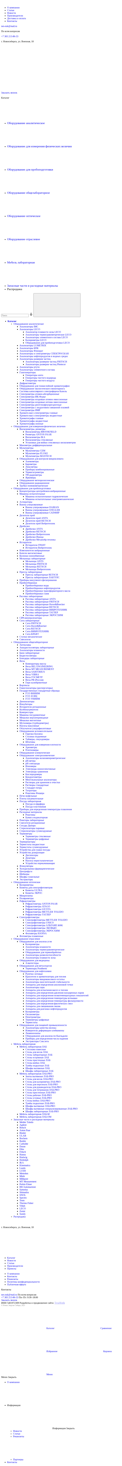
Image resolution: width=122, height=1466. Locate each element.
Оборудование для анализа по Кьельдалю (46, 1036)
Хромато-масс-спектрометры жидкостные (40, 415)
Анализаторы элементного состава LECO (46, 337)
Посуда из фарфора (35, 804)
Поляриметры (26, 898)
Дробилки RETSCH (35, 531)
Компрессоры (26, 712)
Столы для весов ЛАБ (36, 1052)
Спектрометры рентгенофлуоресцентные (40, 405)
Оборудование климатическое (34, 752)
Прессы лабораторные (30, 572)
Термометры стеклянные (38, 836)
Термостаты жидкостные (32, 844)
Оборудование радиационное (34, 483)
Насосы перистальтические (39, 860)
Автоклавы (25, 645)
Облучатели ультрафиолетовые (35, 728)
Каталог (12, 321)
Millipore (23, 1179)
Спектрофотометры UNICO (39, 922)
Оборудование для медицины (34, 960)
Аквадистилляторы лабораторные (36, 647)
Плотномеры (32, 750)
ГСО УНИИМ (32, 698)
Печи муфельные (28, 796)
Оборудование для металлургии (35, 965)
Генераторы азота (34, 375)
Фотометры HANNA (36, 933)
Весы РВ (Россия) (34, 680)
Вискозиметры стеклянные (39, 440)
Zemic (22, 1211)
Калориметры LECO (35, 340)
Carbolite (23, 1144)
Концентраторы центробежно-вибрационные (42, 491)
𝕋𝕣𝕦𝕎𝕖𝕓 (59, 1303)
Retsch (22, 1127)
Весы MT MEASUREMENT (39, 669)
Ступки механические (30, 636)
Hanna (22, 1154)
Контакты (12, 21)
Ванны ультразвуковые (31, 504)
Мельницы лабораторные (32, 558)
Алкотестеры (32, 963)
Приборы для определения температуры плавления (45, 809)
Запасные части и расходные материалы (33, 285)
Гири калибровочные (36, 682)
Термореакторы (27, 841)
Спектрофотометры (29, 917)
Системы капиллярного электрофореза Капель (43, 391)
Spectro (23, 1197)
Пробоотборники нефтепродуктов (42, 588)
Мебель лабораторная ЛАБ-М (34, 1114)
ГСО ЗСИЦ (31, 696)
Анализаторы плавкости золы (40, 957)
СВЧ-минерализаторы (30, 618)
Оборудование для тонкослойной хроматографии (44, 386)
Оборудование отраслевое (24, 239)
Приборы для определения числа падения (46, 1038)
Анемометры (32, 461)
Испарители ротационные (32, 707)
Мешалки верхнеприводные (33, 717)
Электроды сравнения (36, 771)
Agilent (22, 1125)
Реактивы (30, 814)
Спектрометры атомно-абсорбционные (39, 394)
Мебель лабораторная (21, 262)
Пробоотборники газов (37, 593)
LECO (22, 1208)
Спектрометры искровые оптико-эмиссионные (43, 402)
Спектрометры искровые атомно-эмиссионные (43, 399)
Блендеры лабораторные (31, 658)
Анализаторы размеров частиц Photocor (45, 364)
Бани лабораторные (29, 653)
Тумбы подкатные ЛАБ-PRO (40, 1103)
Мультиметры (26, 448)
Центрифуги (25, 871)
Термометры (25, 833)
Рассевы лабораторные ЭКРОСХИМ (44, 615)
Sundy (22, 1214)
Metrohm (23, 1173)
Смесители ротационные (32, 823)
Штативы (30, 742)
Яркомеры (30, 477)
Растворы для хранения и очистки (42, 782)
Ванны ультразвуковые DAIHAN (42, 507)
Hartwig (23, 1157)
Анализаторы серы (35, 987)
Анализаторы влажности (32, 650)
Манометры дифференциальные (35, 445)
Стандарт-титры (33, 787)
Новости (11, 13)
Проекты (11, 1268)
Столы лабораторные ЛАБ (38, 1055)
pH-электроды (32, 763)
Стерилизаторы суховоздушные (35, 831)
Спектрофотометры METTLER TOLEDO (46, 920)
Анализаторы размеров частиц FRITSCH (46, 361)
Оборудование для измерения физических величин (40, 146)
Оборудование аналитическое (26, 123)
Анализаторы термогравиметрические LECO (48, 334)
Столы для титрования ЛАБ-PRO (42, 1090)
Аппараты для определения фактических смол (49, 1003)
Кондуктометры (33, 777)
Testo (22, 1200)
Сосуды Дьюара (27, 825)
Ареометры (31, 747)
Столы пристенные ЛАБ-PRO (40, 1092)
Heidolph (23, 1160)
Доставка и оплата (16, 18)
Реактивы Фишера (34, 793)
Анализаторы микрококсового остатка (45, 979)
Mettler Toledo (26, 1122)
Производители (15, 15)
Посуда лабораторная (30, 801)
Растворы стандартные (37, 785)
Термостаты (31, 1022)
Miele (22, 1176)
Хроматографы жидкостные (33, 421)
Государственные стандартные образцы (39, 690)
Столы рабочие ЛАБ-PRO (38, 1095)
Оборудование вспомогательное (35, 731)
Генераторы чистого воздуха (39, 380)
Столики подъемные (35, 736)
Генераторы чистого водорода (40, 378)
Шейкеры (24, 874)
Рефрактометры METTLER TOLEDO (44, 912)
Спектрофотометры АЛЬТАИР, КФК (44, 925)
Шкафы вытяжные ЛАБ (37, 1068)
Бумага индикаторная (36, 817)
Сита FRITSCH (33, 623)
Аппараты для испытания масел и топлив (46, 990)
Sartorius (23, 1189)
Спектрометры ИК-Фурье (32, 396)
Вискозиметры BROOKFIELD (40, 431)
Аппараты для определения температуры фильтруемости (54, 1001)
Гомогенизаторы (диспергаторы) (36, 688)
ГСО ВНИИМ (32, 693)
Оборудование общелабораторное (29, 192)
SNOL (22, 1195)
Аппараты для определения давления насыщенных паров (54, 992)
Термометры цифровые (37, 839)
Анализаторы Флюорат (31, 351)
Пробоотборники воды (37, 585)
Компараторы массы (35, 663)
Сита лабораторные (29, 620)
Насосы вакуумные (29, 725)
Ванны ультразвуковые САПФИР (42, 512)
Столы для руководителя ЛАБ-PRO (43, 1087)
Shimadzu (24, 1192)
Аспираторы (25, 502)
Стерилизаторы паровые (31, 828)
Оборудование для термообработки (43, 952)
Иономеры (30, 766)
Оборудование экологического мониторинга (42, 388)
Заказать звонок (9, 92)
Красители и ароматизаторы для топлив (45, 976)
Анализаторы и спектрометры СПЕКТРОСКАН (44, 353)
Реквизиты (12, 1279)
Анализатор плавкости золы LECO (43, 332)
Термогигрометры (34, 472)
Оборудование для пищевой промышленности (43, 1025)
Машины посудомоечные (32, 715)
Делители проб (27, 515)
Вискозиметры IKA (35, 437)
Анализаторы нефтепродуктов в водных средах (43, 356)
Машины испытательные (32, 494)
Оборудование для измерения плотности (40, 744)
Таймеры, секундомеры (37, 739)
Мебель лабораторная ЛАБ (33, 1046)
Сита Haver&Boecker (36, 626)
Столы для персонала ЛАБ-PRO (41, 1084)
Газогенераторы (27, 372)
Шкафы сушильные (29, 876)
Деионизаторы (26, 701)
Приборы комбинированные (39, 469)
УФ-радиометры (33, 475)
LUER (22, 1170)
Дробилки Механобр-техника (40, 539)
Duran (22, 1146)
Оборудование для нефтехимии (35, 971)
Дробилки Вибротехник (37, 534)
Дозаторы (30, 858)
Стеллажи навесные (35, 1049)
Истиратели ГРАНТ (35, 545)
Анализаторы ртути (29, 367)
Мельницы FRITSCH (36, 564)
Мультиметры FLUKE (36, 453)
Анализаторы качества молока (40, 1028)
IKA (21, 1162)
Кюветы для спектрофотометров (36, 887)
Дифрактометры (27, 383)
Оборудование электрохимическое (37, 755)
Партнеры (18, 1459)
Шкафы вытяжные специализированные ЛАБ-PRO (51, 1108)
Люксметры (31, 467)
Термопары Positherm (36, 968)
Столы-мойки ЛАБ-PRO (37, 1100)
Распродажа (20, 1216)
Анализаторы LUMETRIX (32, 345)
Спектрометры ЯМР (29, 410)
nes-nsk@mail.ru (9, 26)
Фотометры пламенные (31, 936)
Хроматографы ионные (31, 423)
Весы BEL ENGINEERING (39, 666)
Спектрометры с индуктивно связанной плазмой (44, 407)
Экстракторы (26, 879)
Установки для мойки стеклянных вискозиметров (50, 442)
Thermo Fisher (26, 1203)
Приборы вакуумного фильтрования (38, 580)
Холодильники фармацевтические (36, 868)
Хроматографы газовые (31, 418)
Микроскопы (26, 895)
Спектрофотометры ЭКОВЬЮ (40, 928)
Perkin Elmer (25, 1184)
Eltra (21, 1149)
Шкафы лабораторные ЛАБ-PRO (42, 1111)
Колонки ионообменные (31, 556)
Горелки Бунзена (34, 734)
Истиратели (25, 542)
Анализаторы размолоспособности (43, 955)
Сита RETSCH (32, 628)
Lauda (22, 1168)
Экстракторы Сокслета (37, 1041)
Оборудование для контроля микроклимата (41, 458)
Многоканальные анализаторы (41, 779)
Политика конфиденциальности (23, 1282)
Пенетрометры (32, 1017)
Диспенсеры (31, 855)
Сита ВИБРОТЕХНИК (37, 631)
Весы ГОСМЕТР (34, 677)
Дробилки (24, 526)
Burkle (22, 1141)
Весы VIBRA (32, 674)
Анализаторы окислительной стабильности (47, 982)
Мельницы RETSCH (35, 566)
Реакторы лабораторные (31, 820)
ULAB (22, 1135)
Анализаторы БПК (29, 348)
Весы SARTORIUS (35, 672)
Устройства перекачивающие (40, 863)
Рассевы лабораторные (31, 596)
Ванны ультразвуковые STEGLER (42, 510)
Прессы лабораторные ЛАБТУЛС (42, 577)
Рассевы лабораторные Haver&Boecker (45, 604)
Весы (22, 661)
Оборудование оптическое (24, 216)
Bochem (23, 1138)
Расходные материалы (30, 812)
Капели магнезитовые (30, 553)
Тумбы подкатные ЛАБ (37, 1065)
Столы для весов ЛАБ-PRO (39, 1079)
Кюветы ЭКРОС (33, 893)
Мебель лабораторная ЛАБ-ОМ (35, 1117)
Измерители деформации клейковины (44, 1030)
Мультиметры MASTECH (38, 456)
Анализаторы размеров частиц (35, 359)
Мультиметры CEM (35, 450)
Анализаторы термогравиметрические (44, 949)
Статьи (10, 10)
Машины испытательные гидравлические (46, 496)
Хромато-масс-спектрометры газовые (38, 413)
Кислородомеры (33, 774)
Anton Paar (24, 1130)
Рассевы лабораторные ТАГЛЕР (41, 612)
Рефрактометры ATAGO (37, 906)
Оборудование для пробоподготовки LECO (47, 342)
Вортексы (24, 685)
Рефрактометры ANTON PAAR (41, 903)
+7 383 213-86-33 (9, 36)
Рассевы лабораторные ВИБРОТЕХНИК (46, 609)
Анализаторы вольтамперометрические (45, 758)
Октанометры (32, 1014)
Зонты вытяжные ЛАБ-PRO (39, 1076)
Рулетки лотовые (34, 974)
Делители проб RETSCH (38, 520)
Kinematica (24, 1165)
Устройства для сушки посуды (34, 850)
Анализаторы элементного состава (37, 369)
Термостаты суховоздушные (33, 847)
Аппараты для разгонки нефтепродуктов (46, 1009)
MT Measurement (27, 1181)
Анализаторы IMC (28, 326)
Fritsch (22, 1152)
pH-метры (30, 761)
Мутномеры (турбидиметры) (34, 723)
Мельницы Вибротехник (38, 569)
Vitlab (22, 1206)
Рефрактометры (27, 901)
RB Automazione (27, 1187)
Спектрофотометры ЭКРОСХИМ (42, 930)
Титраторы (31, 790)
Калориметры (32, 944)
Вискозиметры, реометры (32, 429)
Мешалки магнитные (30, 720)
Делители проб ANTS (36, 518)
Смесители (25, 639)
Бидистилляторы (28, 655)
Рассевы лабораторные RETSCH (42, 607)
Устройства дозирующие (31, 852)
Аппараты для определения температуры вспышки (51, 998)
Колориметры (26, 885)
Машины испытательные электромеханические (49, 499)
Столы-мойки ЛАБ (35, 1063)
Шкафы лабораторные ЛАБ (39, 1071)
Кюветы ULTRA (33, 890)
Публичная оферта (16, 1284)
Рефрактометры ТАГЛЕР (38, 914)
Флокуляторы (26, 866)
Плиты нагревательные (31, 798)
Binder (22, 1133)
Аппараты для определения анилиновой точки (49, 984)
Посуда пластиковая (35, 806)
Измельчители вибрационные (34, 550)
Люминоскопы (32, 1033)
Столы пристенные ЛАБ (37, 1060)
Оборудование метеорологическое (36, 480)
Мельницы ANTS (34, 561)
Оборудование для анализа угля (35, 941)
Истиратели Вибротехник (38, 547)
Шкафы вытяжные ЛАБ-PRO (40, 1106)
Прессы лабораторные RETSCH (41, 574)
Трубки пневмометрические (33, 485)
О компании (13, 7)
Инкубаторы (25, 704)
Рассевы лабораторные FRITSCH (42, 601)
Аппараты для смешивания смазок (43, 1006)
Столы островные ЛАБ (37, 1057)
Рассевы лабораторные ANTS (40, 599)
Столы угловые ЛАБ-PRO (38, 1098)
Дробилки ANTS (34, 529)
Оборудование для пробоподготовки (30, 169)
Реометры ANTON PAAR (38, 434)
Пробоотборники (28, 583)
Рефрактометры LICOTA (38, 909)
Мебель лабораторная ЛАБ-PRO (35, 1073)
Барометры (31, 464)
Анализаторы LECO (29, 329)
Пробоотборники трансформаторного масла (47, 591)
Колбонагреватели (28, 709)
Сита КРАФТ (32, 634)
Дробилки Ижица (34, 537)
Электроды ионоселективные (40, 769)
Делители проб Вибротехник (40, 523)
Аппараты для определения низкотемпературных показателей (57, 995)
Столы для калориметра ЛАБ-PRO (43, 1081)
